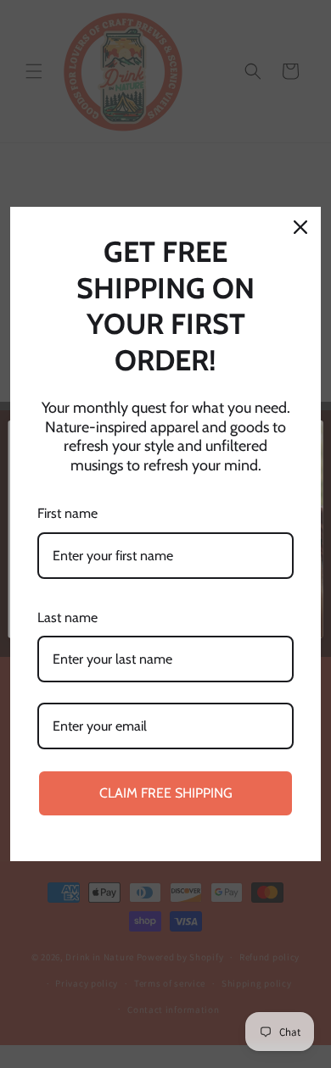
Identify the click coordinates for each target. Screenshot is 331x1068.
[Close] (300, 227)
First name (67, 513)
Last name (67, 617)
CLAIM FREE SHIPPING (166, 793)
